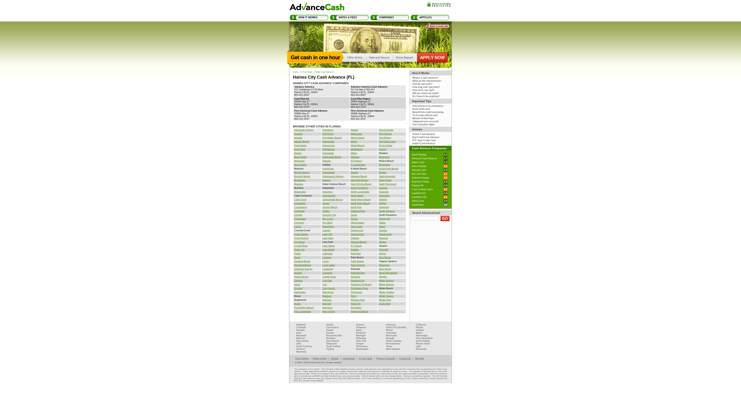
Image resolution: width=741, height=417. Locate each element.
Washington (362, 349)
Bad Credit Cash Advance (425, 137)
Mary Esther (328, 311)
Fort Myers (327, 130)
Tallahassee (385, 234)
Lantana (326, 257)
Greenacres (328, 145)
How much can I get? (423, 90)
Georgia (300, 330)
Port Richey (385, 137)
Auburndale (300, 145)
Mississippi (421, 335)
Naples (354, 172)
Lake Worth (328, 249)
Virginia (330, 349)
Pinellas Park (358, 300)
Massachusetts (334, 335)
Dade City (299, 249)
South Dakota (333, 346)
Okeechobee (357, 222)
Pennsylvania (393, 343)
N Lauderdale (358, 165)
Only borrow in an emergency (427, 106)
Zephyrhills (385, 304)
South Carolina (304, 346)
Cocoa (297, 226)
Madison (327, 296)
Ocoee (354, 219)
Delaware (361, 327)
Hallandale (328, 153)
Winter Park (385, 300)
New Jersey (302, 341)
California (421, 324)
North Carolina (393, 341)
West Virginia (393, 349)
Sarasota (383, 192)
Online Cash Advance (423, 134)
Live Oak (327, 280)
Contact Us (405, 358)
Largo (325, 261)
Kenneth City (329, 215)
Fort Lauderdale (302, 311)
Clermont (299, 222)
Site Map (419, 358)
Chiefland (299, 211)
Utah (418, 346)
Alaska (329, 324)
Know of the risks (421, 109)
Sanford (383, 188)
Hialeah (326, 161)
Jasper (326, 203)
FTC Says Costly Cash (424, 140)
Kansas (330, 332)
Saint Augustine (387, 176)
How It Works (308, 17)
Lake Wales (328, 246)
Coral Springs (301, 238)
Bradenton (299, 180)
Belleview (299, 161)
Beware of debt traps (423, 118)
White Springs (386, 280)
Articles (425, 17)
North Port (356, 207)
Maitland (327, 300)
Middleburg (357, 149)
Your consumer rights (423, 124)
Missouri (300, 338)
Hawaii (329, 330)
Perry (353, 296)
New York (361, 341)
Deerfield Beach (302, 265)
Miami (354, 141)
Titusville (383, 249)
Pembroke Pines (359, 288)
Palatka (355, 249)
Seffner (383, 203)
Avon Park (299, 149)
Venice (382, 253)
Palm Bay (356, 253)
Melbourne (356, 134)
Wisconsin (421, 349)
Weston (383, 276)
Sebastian (384, 195)
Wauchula (384, 265)
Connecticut (332, 327)
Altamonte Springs (304, 130)
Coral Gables (301, 234)
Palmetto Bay (358, 273)
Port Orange (385, 134)
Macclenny (328, 292)
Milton (354, 153)
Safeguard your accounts (425, 121)
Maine (419, 332)
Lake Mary (327, 238)
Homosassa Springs (333, 176)
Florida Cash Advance (324, 72)
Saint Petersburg (388, 184)
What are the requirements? (427, 81)
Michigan (361, 335)
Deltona (298, 280)
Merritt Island (357, 137)
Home (295, 72)
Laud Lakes (328, 265)
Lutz (324, 284)
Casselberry (300, 207)
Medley (355, 130)
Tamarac (383, 238)
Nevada (390, 338)
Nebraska (361, 338)
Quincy (382, 149)
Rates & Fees (348, 17)
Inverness (327, 192)
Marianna (327, 307)
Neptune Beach (359, 176)
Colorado (301, 327)
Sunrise (383, 230)
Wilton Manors (386, 284)
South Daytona (387, 211)
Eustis (297, 304)
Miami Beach (358, 145)
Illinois (389, 330)
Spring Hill (384, 219)
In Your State (306, 72)
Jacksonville (328, 195)
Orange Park (357, 234)
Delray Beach (301, 276)
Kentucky (361, 332)
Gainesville (328, 141)
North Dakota (423, 341)
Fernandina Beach (304, 307)
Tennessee (362, 346)
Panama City (357, 280)
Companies (386, 17)
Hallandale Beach (331, 157)
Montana (330, 338)
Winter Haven (386, 296)
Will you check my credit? (425, 93)
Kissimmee (328, 226)
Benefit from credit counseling (427, 112)
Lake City (327, 234)
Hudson (326, 180)
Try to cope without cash (425, 115)
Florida (419, 327)
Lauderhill (327, 269)
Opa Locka (356, 226)
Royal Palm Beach (388, 168)
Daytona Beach (302, 261)
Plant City (356, 304)
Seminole (384, 207)
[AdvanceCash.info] (317, 7)
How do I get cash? (422, 84)
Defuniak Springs (303, 269)
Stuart (382, 226)
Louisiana (391, 332)
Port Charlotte (386, 130)
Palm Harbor (357, 261)
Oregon (360, 343)
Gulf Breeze (328, 149)
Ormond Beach (359, 242)
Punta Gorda (385, 145)
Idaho (359, 330)
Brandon (298, 184)
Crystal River (301, 246)
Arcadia (298, 137)
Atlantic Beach (301, 141)
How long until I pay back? (426, 87)
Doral (297, 284)
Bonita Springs (302, 172)
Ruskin (382, 172)
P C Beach (356, 246)
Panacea (355, 276)
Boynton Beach (302, 176)
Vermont (300, 349)
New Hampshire (424, 338)
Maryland (301, 335)
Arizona (360, 324)
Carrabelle (299, 203)
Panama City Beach (361, 284)
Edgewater (300, 292)
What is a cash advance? (425, 77)
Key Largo (327, 219)
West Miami (385, 269)
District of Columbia (396, 327)
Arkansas (391, 324)
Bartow (298, 153)
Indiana (420, 330)
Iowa (298, 332)
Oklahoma (331, 343)
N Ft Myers (356, 161)
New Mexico (332, 341)
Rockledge (384, 165)
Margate (326, 304)
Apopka (298, 134)
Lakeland (327, 253)
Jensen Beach (330, 207)
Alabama (301, 324)
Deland (298, 273)
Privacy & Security (439, 4)
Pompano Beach (359, 311)
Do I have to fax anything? (426, 96)
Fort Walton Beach (332, 137)
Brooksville (300, 192)
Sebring (383, 199)
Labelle (326, 230)
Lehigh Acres (329, 276)
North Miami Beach (361, 199)
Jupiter (326, 211)
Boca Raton (300, 165)
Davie (297, 257)
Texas (389, 346)
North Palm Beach (360, 203)
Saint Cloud (385, 180)
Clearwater (300, 219)
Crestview (299, 242)
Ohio (298, 343)
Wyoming (301, 351)
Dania (297, 253)
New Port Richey (359, 180)
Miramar (355, 157)
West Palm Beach (388, 273)
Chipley (298, 215)
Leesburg (327, 273)
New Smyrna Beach (361, 184)
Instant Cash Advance (423, 143)
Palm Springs (358, 265)
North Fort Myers (359, 188)
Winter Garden (386, 292)
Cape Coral (300, 199)
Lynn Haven (328, 288)
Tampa (382, 242)
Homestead (328, 172)
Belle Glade (300, 157)
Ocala (354, 215)
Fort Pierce (328, 134)
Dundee (298, 288)
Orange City (357, 230)
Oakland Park (358, 211)
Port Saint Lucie (387, 141)
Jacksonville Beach (332, 199)
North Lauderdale (360, 192)
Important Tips (421, 101)
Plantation (356, 307)
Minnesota (391, 335)
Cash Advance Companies (429, 148)
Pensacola (356, 292)
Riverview (384, 157)
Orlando (355, 238)
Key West (327, 222)
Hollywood (328, 168)
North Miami (357, 195)
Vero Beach (385, 257)
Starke (382, 222)
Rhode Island (423, 343)
